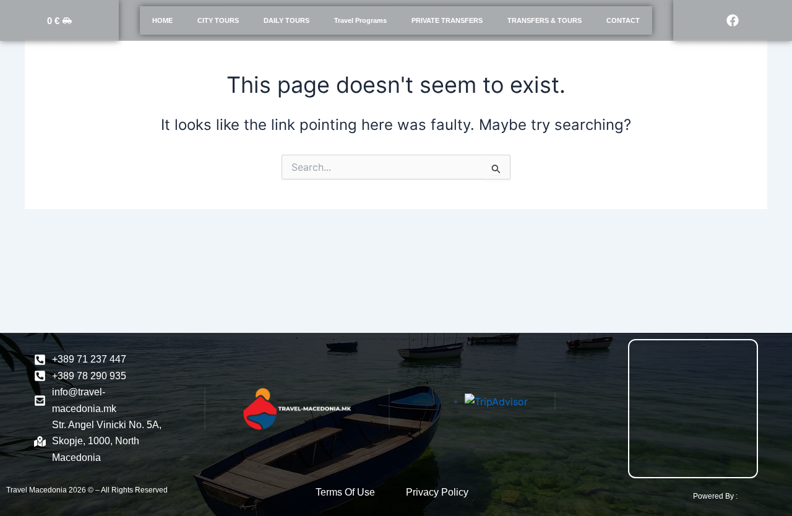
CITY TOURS (218, 20)
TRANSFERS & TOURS (544, 20)
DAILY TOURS (286, 20)
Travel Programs (360, 20)
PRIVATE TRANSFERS (447, 20)
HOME (162, 20)
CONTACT (623, 20)
